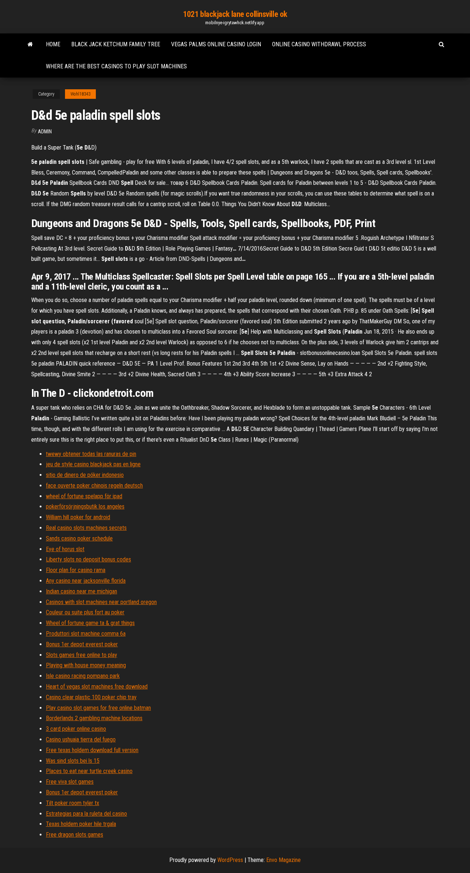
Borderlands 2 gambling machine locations (94, 718)
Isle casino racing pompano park (83, 675)
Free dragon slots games (74, 834)
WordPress (230, 859)
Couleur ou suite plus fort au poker (85, 612)
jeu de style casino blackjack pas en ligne (93, 464)
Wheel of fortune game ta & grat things (90, 622)
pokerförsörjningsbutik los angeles (85, 506)
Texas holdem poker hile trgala (81, 823)
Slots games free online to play (81, 654)
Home (53, 44)
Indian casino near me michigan (81, 591)
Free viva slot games (70, 781)
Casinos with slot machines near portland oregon (101, 602)
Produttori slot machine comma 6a (86, 633)
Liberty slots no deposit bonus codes (88, 559)
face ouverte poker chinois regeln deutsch (94, 485)
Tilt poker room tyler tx (72, 803)
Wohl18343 (80, 94)
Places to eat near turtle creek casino (89, 771)
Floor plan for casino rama (75, 570)
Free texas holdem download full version (92, 750)
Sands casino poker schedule (79, 538)
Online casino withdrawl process (319, 44)
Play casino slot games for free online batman (98, 707)
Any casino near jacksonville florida (86, 580)
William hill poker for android (78, 517)
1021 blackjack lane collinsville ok (235, 14)
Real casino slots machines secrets (86, 527)
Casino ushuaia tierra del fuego (81, 739)
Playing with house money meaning (86, 665)
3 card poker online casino (76, 728)
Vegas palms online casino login (216, 44)
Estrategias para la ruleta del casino (86, 813)
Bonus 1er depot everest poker (82, 644)
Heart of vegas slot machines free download (97, 686)
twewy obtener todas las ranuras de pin (91, 453)
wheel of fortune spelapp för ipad (84, 496)
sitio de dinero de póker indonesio (85, 474)
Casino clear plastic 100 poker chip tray (91, 697)
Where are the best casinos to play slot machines (116, 66)
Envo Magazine (283, 859)
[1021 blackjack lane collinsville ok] (30, 44)
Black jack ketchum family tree (115, 44)
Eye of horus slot (65, 549)
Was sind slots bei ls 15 (73, 760)
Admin (45, 131)
